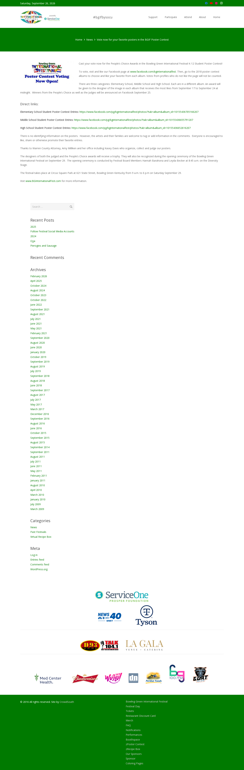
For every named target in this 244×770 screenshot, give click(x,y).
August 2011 (37, 456)
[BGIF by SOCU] (40, 17)
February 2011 (38, 475)
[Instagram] (221, 3)
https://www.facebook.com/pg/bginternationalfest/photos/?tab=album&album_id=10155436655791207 (133, 120)
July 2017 (35, 399)
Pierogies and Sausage (43, 245)
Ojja (32, 241)
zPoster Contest (135, 744)
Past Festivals (38, 532)
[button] (159, 17)
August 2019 (37, 366)
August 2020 (37, 342)
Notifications (133, 730)
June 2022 (36, 304)
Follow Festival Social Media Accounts (52, 231)
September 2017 (39, 390)
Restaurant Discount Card (141, 715)
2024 (33, 236)
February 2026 (38, 276)
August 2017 (37, 395)
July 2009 (35, 504)
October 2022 (38, 300)
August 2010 (37, 485)
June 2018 (36, 385)
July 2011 (35, 461)
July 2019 (35, 371)
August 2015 (37, 442)
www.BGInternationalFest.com (43, 181)
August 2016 (37, 423)
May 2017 (36, 404)
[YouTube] (211, 3)
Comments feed (39, 564)
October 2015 (38, 433)
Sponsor (130, 758)
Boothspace (133, 739)
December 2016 (39, 414)
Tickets (130, 711)
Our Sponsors (134, 754)
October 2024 (38, 285)
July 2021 (35, 319)
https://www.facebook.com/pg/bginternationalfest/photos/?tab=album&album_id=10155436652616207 (131, 128)
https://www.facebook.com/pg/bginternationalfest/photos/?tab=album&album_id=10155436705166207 (138, 111)
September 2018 (39, 376)
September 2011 (39, 452)
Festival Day (133, 706)
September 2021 (39, 309)
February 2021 (38, 333)
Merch (129, 720)
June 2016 (36, 428)
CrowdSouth (67, 702)
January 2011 (37, 480)
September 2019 (39, 361)
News (33, 527)
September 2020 (39, 338)
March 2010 (37, 494)
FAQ (128, 725)
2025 (33, 226)
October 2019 (38, 357)
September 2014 (39, 447)
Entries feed (37, 559)
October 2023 (38, 295)
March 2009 (37, 509)
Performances (134, 734)
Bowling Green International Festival (147, 701)
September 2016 (39, 418)
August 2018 (37, 380)
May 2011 (36, 471)
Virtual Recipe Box (40, 536)
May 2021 (36, 328)
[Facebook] (206, 3)
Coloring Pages (134, 763)
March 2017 (37, 409)
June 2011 (36, 466)
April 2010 (36, 490)
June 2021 (36, 323)
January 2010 (37, 499)
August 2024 (37, 290)
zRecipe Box (133, 749)
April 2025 (36, 281)
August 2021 (37, 314)
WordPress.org (39, 569)
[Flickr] (216, 3)
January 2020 (37, 352)
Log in (34, 555)
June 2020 (36, 347)
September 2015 (39, 437)
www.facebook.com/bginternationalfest (153, 71)
